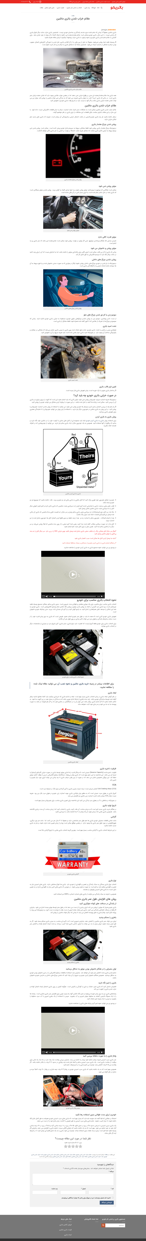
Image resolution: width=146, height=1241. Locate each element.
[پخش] (102, 596)
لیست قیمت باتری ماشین (103, 2)
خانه (98, 8)
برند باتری (87, 8)
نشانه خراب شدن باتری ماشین (79, 1157)
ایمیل (83, 1189)
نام (112, 1189)
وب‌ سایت (54, 1189)
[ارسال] (103, 1225)
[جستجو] (101, 8)
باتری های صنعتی (49, 8)
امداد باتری (68, 1235)
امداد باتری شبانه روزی (88, 2)
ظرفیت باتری (60, 8)
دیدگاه (111, 1171)
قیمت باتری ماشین (65, 1230)
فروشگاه (93, 8)
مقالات (41, 8)
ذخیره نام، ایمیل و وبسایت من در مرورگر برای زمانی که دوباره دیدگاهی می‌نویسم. (86, 1198)
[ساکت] (47, 596)
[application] (73, 574)
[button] (73, 575)
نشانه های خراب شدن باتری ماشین (62, 1157)
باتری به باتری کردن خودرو (95, 420)
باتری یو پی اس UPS (74, 2)
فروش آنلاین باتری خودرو (118, 2)
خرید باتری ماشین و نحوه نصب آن (73, 683)
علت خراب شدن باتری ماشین (95, 1157)
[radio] (80, 1147)
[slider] (74, 596)
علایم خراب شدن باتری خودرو (51, 1155)
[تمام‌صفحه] (43, 596)
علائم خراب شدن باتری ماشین (67, 1155)
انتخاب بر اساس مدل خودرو (74, 8)
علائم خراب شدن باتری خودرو (83, 1155)
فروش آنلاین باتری (65, 1224)
